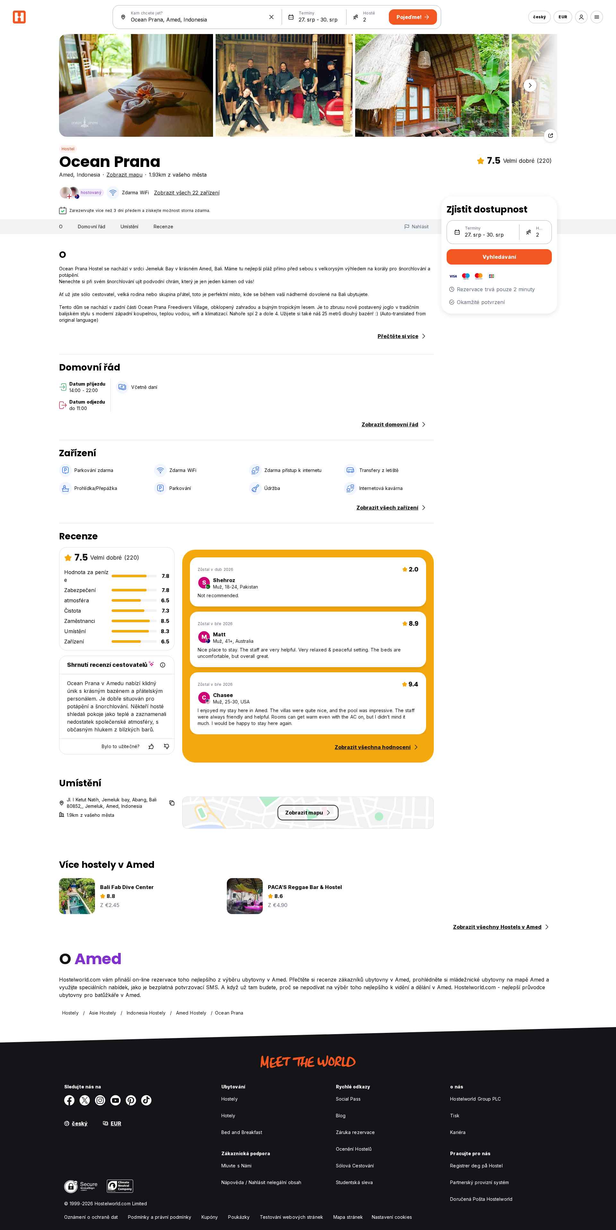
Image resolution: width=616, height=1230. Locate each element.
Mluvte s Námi (236, 1165)
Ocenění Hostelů (354, 1149)
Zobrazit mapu (124, 174)
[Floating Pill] (530, 85)
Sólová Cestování (355, 1165)
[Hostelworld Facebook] (69, 1100)
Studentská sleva (354, 1182)
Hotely (228, 1115)
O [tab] (61, 226)
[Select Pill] (581, 17)
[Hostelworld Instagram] (100, 1100)
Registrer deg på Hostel (476, 1165)
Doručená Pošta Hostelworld (481, 1199)
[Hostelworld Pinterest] (131, 1100)
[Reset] (271, 17)
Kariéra (458, 1132)
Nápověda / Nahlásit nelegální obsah (261, 1182)
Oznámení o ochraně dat (91, 1217)
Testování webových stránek (291, 1217)
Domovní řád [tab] (91, 226)
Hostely (229, 1099)
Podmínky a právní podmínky (159, 1217)
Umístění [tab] (129, 226)
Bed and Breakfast (241, 1132)
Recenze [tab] (163, 226)
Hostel (68, 148)
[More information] (163, 665)
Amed (66, 174)
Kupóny (209, 1217)
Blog (341, 1115)
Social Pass (348, 1099)
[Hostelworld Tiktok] (146, 1100)
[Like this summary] (151, 746)
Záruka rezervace (355, 1132)
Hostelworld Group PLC (475, 1099)
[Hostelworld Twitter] (85, 1100)
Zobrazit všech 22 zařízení (186, 192)
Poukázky (239, 1217)
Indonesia (88, 174)
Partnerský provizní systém (479, 1182)
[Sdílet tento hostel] (550, 135)
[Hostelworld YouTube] (115, 1100)
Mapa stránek (348, 1217)
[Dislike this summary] (166, 746)
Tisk (454, 1115)
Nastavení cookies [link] (392, 1217)
